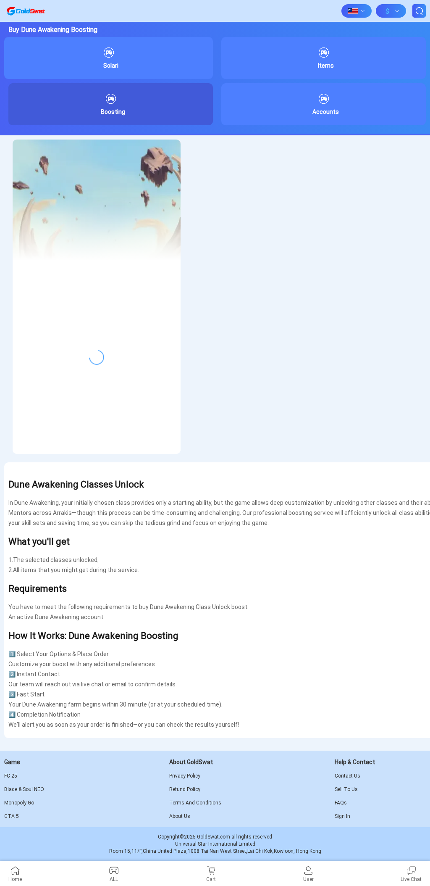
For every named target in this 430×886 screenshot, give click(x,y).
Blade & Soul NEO (24, 789)
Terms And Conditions (195, 802)
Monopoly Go (19, 802)
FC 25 (10, 775)
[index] (25, 10)
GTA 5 (11, 816)
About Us (179, 816)
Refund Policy (184, 789)
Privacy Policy (184, 775)
